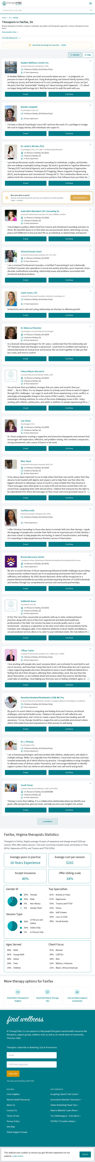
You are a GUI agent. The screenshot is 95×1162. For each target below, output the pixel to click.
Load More (47, 821)
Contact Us (12, 1110)
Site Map (11, 1126)
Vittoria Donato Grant (31, 251)
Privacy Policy (13, 1121)
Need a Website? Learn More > (64, 1110)
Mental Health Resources (18, 1099)
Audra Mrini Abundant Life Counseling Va (40, 211)
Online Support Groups (17, 1132)
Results (76, 55)
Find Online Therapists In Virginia (18, 999)
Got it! (85, 1154)
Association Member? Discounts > (65, 1099)
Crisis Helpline (13, 1094)
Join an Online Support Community (77, 999)
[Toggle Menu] (90, 3)
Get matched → (80, 197)
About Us (11, 1105)
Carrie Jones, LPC (29, 292)
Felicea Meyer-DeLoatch (32, 371)
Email (25, 94)
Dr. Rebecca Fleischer (31, 328)
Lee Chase (26, 420)
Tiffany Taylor (27, 650)
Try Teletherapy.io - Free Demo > (65, 1115)
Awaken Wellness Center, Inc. (35, 62)
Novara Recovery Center (32, 557)
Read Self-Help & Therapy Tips (47, 999)
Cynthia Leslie (27, 510)
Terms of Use (13, 1115)
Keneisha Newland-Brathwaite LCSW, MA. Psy (42, 697)
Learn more (17, 1156)
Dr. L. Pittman (27, 741)
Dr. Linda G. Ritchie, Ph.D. (33, 146)
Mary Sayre (26, 461)
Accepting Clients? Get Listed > (64, 1094)
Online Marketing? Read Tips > (64, 1105)
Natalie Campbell (29, 107)
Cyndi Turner (27, 785)
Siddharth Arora (28, 601)
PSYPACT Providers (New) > (63, 1121)
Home (4, 17)
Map (89, 55)
